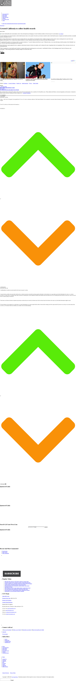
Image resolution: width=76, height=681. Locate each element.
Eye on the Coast (5, 19)
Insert (12, 680)
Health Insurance (25, 83)
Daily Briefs (4, 15)
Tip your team (5, 634)
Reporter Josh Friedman (6, 600)
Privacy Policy (13, 672)
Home (3, 12)
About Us (4, 661)
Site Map (4, 663)
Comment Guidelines (27, 92)
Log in (6, 639)
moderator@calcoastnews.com (11, 612)
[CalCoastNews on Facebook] (7, 629)
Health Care (18, 83)
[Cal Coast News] (5, 5)
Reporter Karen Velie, (6, 598)
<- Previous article (3, 86)
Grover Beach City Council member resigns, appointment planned (17, 590)
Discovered (4, 16)
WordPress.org (7, 642)
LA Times (61, 33)
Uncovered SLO (5, 14)
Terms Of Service (5, 672)
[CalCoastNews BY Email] (38, 629)
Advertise (15, 23)
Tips (21, 23)
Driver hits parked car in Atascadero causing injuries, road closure (17, 585)
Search (18, 23)
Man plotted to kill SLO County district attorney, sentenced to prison (17, 587)
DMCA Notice (5, 666)
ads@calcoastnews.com (10, 610)
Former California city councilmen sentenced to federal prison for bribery (18, 583)
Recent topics (4, 551)
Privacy (30, 83)
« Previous (2, 484)
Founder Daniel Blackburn (7, 602)
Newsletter (24, 23)
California (5, 83)
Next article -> (2, 88)
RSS (3, 662)
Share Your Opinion (6, 23)
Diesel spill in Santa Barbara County (7, 87)
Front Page (2, 25)
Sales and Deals (5, 17)
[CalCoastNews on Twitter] (16, 629)
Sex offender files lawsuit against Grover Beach (9, 89)
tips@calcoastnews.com (12, 608)
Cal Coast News (15, 676)
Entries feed (7, 640)
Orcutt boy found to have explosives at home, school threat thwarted (17, 582)
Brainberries (2, 81)
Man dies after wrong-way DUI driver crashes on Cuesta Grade (17, 581)
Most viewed (4, 552)
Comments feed (8, 641)
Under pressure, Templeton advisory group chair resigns (15, 584)
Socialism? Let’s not (8, 586)
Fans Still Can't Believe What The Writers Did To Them (61, 79)
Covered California (11, 83)
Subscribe (12, 23)
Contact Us (4, 659)
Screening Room (5, 652)
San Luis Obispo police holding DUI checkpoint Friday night (16, 589)
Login (3, 20)
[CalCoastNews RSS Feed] (26, 629)
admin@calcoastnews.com (10, 614)
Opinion (3, 18)
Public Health (35, 83)
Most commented (5, 553)
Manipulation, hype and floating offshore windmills (14, 591)
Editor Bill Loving (5, 596)
